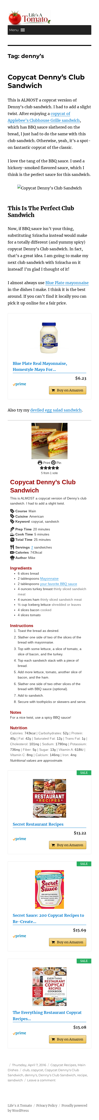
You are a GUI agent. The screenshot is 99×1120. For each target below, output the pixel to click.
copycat (37, 1070)
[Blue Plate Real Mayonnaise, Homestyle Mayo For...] (50, 337)
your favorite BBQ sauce (58, 584)
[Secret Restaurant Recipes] (50, 798)
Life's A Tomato (20, 1106)
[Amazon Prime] (50, 384)
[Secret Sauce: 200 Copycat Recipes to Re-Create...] (50, 889)
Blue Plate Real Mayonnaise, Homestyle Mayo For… (40, 366)
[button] (14, 30)
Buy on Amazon (70, 390)
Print (46, 463)
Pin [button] (58, 463)
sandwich (15, 1080)
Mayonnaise (49, 578)
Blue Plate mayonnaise (67, 282)
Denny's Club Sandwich (57, 1075)
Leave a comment (41, 1080)
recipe (82, 1075)
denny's (31, 1075)
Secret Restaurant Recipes (38, 824)
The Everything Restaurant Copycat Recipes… (47, 1015)
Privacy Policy (46, 1106)
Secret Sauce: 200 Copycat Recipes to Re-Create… (48, 918)
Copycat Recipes (63, 1065)
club (26, 1070)
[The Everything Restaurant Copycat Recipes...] (50, 986)
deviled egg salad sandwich (56, 410)
